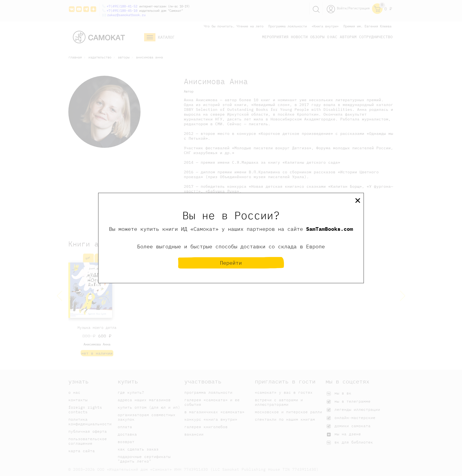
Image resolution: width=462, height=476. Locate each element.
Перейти (231, 262)
